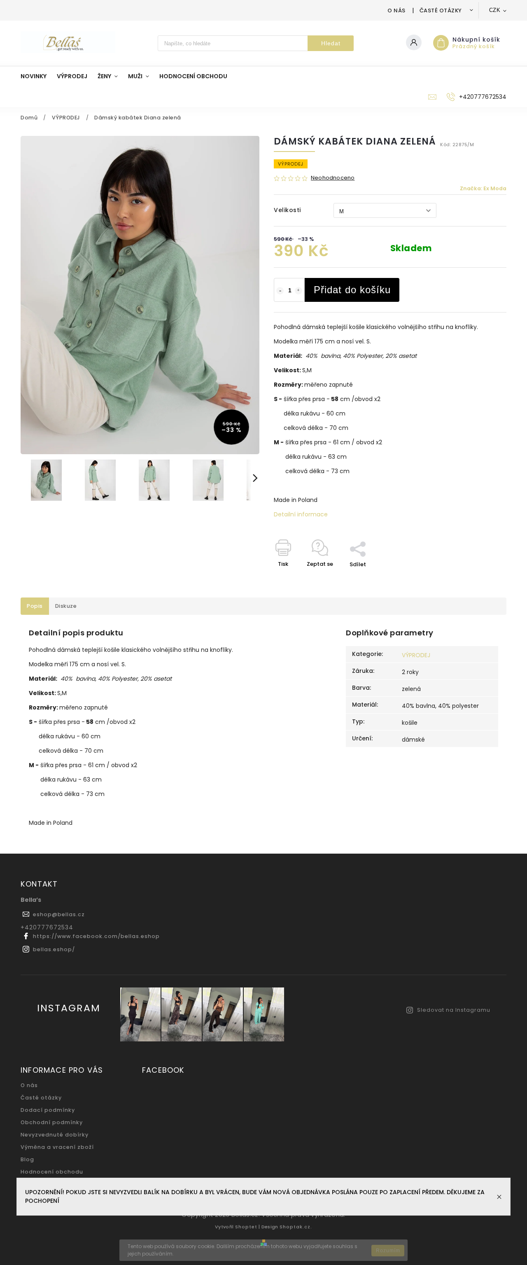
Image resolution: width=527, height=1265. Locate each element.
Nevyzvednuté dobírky (55, 1134)
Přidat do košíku (352, 289)
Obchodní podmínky (52, 1122)
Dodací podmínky (48, 1109)
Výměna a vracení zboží (57, 1147)
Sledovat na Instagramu (453, 1009)
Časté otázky (441, 10)
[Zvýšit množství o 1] (298, 290)
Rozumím (388, 1250)
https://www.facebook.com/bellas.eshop (96, 936)
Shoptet (246, 1226)
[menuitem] (39, 76)
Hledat (330, 43)
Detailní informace (301, 514)
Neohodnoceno (332, 178)
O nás (396, 10)
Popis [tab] (35, 605)
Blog (27, 1159)
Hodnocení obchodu (52, 1171)
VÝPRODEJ (416, 655)
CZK (495, 10)
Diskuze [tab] (66, 605)
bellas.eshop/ (54, 949)
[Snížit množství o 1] (280, 290)
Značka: (483, 188)
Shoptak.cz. (296, 1226)
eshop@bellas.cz (59, 914)
